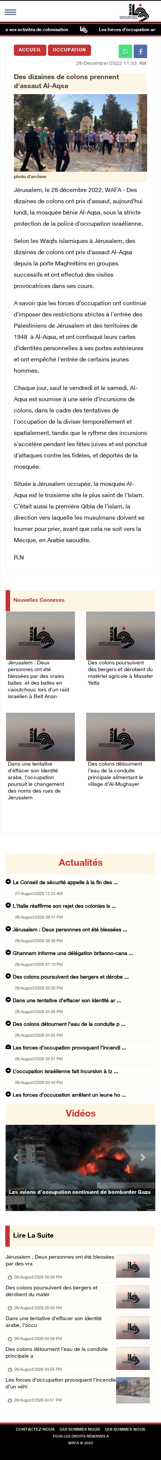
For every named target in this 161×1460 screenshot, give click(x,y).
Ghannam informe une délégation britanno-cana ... (73, 953)
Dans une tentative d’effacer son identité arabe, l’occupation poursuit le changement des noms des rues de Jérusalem (36, 781)
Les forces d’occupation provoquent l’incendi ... (69, 1048)
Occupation (69, 50)
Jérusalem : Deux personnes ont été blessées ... (70, 930)
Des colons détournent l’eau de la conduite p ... (69, 1024)
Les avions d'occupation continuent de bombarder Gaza (80, 1192)
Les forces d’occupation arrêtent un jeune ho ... (69, 1095)
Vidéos (80, 1114)
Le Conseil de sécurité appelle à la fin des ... (65, 883)
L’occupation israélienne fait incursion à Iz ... (65, 1072)
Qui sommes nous (80, 1429)
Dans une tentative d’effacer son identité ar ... (67, 1001)
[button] (17, 1157)
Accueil (30, 50)
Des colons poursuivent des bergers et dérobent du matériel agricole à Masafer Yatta (120, 673)
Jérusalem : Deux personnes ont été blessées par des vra (60, 1260)
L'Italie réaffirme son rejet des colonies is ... (64, 906)
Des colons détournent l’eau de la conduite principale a (57, 1353)
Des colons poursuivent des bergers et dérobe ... (71, 977)
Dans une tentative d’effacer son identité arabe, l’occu (54, 1322)
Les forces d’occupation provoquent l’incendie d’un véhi (61, 1383)
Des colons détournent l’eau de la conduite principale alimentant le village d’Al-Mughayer (115, 774)
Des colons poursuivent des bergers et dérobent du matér (51, 1291)
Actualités (81, 863)
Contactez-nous (35, 1429)
